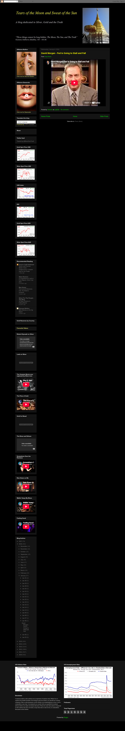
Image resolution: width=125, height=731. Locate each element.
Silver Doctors (23, 277)
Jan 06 (24, 621)
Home (75, 116)
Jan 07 (24, 618)
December (24, 546)
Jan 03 (24, 637)
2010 (20, 654)
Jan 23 (24, 594)
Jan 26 (24, 588)
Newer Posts (45, 116)
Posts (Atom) (78, 121)
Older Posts (104, 116)
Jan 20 (24, 599)
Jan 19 (24, 602)
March (23, 570)
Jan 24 (24, 591)
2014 (20, 644)
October (23, 551)
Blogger (66, 717)
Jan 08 (24, 615)
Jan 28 (24, 586)
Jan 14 (24, 607)
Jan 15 (24, 604)
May (22, 565)
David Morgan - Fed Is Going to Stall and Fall (63, 53)
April (22, 567)
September (24, 554)
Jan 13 (24, 610)
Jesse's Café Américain (26, 264)
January (23, 575)
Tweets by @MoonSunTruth (25, 141)
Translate (31, 124)
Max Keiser (22, 287)
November (24, 549)
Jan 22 (24, 596)
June (22, 562)
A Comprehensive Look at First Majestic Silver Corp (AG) (26, 280)
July (22, 559)
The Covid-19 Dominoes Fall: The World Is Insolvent (25, 290)
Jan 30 (24, 580)
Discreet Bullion (24, 308)
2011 (20, 652)
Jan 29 (24, 583)
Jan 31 (24, 578)
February (24, 573)
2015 (20, 641)
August (23, 557)
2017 (20, 541)
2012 (20, 649)
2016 (20, 544)
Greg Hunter (48, 56)
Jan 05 (24, 634)
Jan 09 (24, 612)
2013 (20, 646)
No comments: (65, 109)
